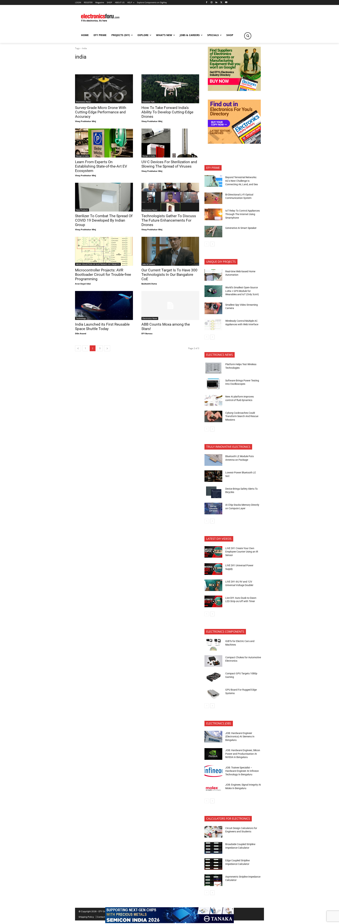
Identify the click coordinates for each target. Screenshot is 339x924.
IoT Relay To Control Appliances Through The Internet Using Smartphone (242, 214)
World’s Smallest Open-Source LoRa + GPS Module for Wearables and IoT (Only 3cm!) (242, 291)
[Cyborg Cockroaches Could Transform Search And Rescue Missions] (213, 416)
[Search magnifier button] (247, 36)
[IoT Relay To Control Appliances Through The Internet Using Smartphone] (213, 214)
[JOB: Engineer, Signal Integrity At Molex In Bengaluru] (213, 788)
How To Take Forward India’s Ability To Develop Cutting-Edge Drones (167, 112)
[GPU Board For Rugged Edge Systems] (213, 693)
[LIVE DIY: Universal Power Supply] (213, 569)
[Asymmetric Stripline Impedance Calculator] (213, 880)
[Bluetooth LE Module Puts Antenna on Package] (213, 460)
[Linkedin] (216, 3)
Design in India (82, 156)
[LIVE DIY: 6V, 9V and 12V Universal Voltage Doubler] (213, 585)
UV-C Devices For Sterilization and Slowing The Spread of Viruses (169, 164)
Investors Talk (148, 101)
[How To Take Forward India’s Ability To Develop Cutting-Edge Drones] (170, 88)
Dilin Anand (80, 333)
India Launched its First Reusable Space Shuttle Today (102, 326)
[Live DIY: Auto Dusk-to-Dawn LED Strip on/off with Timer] (213, 601)
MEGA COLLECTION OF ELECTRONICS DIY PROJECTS (98, 264)
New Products (82, 210)
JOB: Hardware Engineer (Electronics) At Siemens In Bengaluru (239, 736)
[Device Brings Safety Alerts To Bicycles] (213, 492)
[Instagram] (211, 3)
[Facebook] (206, 3)
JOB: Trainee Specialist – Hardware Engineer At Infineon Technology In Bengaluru (242, 771)
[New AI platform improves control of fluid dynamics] (213, 400)
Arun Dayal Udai (83, 283)
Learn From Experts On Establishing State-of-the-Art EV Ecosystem (101, 166)
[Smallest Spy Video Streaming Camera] (213, 308)
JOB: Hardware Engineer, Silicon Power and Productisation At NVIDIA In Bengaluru (242, 754)
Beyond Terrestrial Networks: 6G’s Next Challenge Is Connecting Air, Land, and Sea (241, 181)
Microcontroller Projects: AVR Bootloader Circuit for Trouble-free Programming (103, 274)
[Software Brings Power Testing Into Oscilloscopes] (213, 384)
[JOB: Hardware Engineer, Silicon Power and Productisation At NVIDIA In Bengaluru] (213, 754)
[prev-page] (78, 348)
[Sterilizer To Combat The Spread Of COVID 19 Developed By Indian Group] (104, 197)
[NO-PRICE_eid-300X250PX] (234, 89)
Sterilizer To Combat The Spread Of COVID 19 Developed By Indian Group (103, 220)
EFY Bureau (146, 333)
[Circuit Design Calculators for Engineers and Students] (213, 832)
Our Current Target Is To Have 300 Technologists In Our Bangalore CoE (169, 274)
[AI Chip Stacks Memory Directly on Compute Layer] (213, 508)
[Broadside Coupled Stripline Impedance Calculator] (213, 848)
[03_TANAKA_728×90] (169, 922)
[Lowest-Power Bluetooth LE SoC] (213, 476)
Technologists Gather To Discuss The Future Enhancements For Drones (168, 220)
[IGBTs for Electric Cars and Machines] (213, 645)
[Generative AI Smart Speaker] (213, 231)
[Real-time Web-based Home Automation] (213, 275)
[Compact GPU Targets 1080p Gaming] (213, 677)
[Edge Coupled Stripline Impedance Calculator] (213, 864)
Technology (81, 318)
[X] (221, 3)
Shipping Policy (86, 917)
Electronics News (83, 101)
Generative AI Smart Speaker (241, 228)
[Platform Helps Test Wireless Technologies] (213, 368)
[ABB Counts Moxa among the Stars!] (170, 305)
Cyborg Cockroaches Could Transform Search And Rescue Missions (241, 416)
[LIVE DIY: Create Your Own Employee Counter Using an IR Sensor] (213, 552)
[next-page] (107, 348)
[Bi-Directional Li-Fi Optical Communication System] (213, 198)
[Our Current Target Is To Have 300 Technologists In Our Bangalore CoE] (170, 251)
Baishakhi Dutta (149, 283)
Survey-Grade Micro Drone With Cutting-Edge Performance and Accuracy (100, 112)
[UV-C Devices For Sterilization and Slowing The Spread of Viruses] (170, 143)
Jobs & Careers (148, 264)
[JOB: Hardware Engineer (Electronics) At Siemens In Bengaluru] (213, 736)
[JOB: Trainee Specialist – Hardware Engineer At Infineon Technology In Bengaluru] (213, 771)
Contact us (102, 917)
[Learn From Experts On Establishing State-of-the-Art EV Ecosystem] (104, 143)
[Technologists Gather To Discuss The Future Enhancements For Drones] (170, 197)
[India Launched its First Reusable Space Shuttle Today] (104, 305)
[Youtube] (226, 3)
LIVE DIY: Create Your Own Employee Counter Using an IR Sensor (241, 552)
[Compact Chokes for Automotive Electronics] (213, 661)
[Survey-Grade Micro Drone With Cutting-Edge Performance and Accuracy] (104, 88)
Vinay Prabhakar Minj (85, 121)
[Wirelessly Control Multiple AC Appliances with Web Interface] (213, 324)
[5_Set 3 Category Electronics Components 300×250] (234, 142)
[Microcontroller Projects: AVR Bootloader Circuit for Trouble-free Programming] (104, 251)
